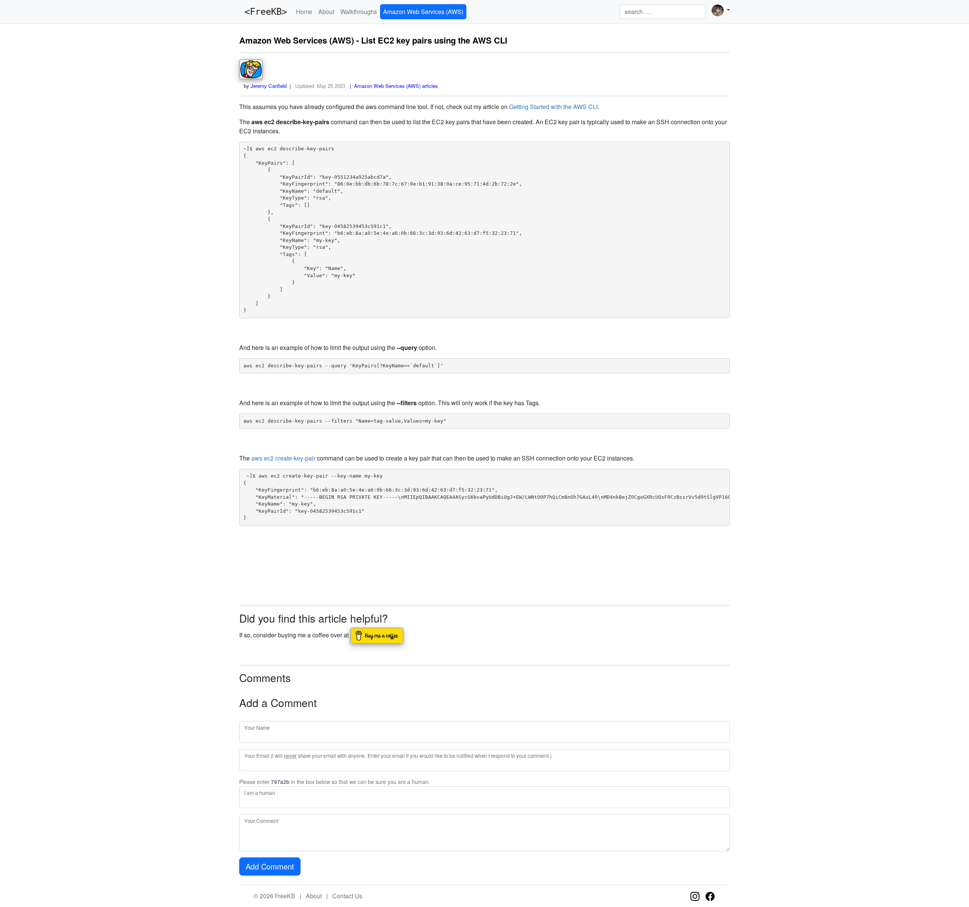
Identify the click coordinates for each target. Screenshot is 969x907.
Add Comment (270, 866)
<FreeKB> (263, 11)
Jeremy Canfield (269, 85)
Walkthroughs (358, 11)
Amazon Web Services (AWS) (423, 11)
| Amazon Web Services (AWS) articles (392, 85)
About (326, 11)
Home (304, 11)
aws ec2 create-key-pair (283, 458)
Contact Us (347, 895)
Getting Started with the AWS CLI (553, 106)
